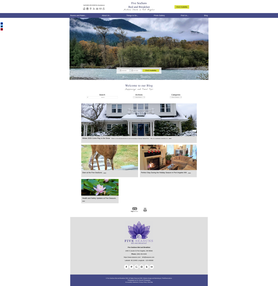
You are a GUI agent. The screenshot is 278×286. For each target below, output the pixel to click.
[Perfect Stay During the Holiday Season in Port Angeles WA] (168, 169)
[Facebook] (1, 23)
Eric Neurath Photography (143, 280)
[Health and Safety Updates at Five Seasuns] (100, 195)
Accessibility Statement (131, 282)
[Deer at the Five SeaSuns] (109, 169)
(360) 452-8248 (91, 5)
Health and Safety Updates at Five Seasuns (99, 198)
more (170, 138)
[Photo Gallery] (97, 9)
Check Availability (181, 7)
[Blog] (94, 9)
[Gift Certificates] (87, 9)
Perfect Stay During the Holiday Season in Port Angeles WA (164, 173)
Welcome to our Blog (139, 85)
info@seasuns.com (148, 257)
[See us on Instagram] (141, 267)
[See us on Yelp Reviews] (146, 267)
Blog (206, 15)
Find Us (184, 15)
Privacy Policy (143, 282)
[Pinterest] (1, 29)
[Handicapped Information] (104, 9)
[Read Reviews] (151, 267)
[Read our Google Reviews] (136, 267)
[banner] (139, 212)
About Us (105, 15)
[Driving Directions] (91, 9)
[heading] (139, 87)
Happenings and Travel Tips (139, 89)
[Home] (84, 9)
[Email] (100, 9)
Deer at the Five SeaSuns (92, 173)
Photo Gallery (159, 15)
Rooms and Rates (77, 15)
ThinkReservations (167, 278)
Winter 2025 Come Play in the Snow (96, 138)
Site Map (150, 282)
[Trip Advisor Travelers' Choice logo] (145, 212)
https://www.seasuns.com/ (132, 257)
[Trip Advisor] (134, 212)
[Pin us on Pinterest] (131, 267)
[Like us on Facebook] (126, 267)
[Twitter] (1, 26)
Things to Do (131, 15)
